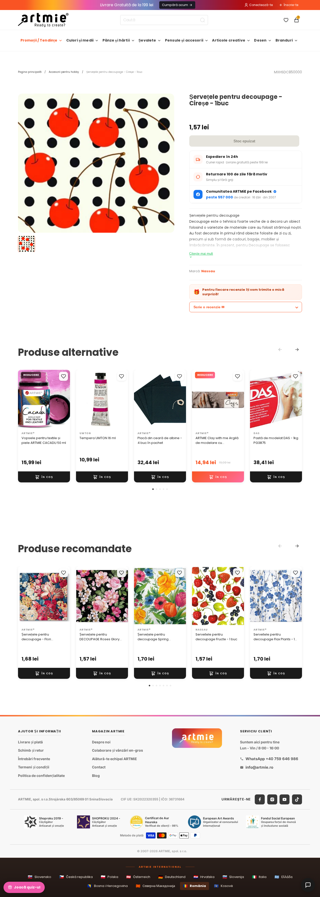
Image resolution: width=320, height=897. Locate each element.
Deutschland (172, 876)
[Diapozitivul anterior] (23, 399)
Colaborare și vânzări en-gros (117, 750)
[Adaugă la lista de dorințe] (63, 376)
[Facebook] (260, 799)
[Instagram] (272, 799)
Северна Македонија (155, 885)
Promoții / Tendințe (39, 40)
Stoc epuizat (244, 141)
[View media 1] (26, 243)
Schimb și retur (31, 750)
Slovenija (233, 876)
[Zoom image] (96, 172)
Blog (96, 775)
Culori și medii (80, 40)
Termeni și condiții (33, 767)
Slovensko (39, 876)
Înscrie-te (291, 5)
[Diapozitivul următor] (64, 399)
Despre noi (101, 742)
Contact (99, 767)
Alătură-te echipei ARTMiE (114, 759)
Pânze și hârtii (116, 40)
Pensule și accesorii (184, 40)
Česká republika (76, 876)
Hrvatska (204, 876)
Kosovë (223, 885)
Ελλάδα (283, 876)
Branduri (284, 40)
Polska (109, 876)
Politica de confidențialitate (41, 775)
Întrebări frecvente (34, 759)
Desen (260, 40)
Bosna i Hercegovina (107, 885)
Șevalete (147, 40)
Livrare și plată (30, 742)
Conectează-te (261, 5)
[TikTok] (297, 799)
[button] (153, 489)
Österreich (138, 876)
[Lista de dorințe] (286, 20)
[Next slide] (297, 350)
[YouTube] (285, 799)
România (194, 885)
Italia (259, 876)
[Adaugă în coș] (44, 476)
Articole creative (228, 40)
